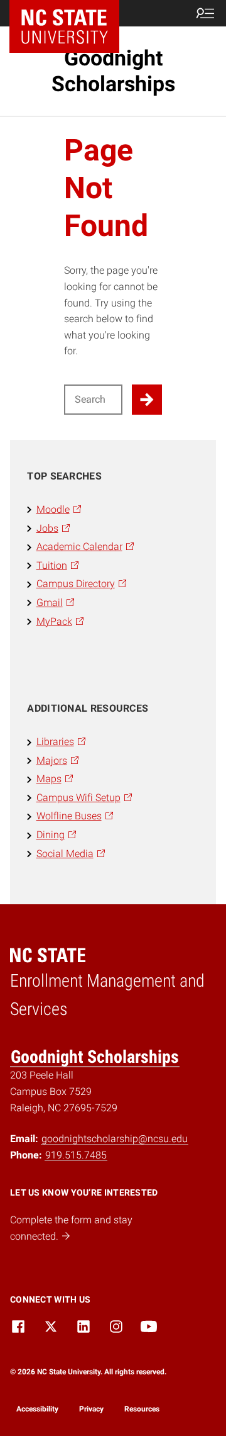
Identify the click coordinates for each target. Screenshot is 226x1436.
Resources (141, 1409)
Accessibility (37, 1409)
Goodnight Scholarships (113, 70)
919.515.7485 (76, 1155)
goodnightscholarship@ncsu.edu (114, 1139)
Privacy (91, 1409)
